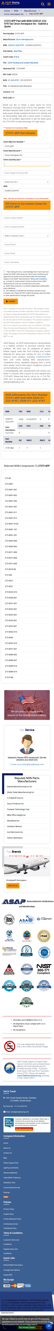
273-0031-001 (11, 603)
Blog (5, 1158)
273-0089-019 (11, 671)
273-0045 (9, 637)
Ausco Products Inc (15, 803)
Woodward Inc (13, 820)
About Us (6, 1148)
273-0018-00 (10, 569)
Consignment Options (11, 1270)
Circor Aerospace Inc (14, 14)
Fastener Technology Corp (18, 809)
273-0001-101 (11, 529)
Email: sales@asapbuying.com (17, 1112)
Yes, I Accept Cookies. (27, 1327)
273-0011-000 (11, 552)
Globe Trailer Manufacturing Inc (20, 792)
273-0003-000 (11, 540)
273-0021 (9, 580)
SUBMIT (11, 301)
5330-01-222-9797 (16, 45)
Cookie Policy (8, 1214)
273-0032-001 (11, 609)
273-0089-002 (11, 654)
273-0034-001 (11, 620)
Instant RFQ (7, 1275)
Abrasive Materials (10, 1173)
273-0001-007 (11, 506)
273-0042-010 (11, 631)
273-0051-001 (11, 649)
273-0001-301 (11, 535)
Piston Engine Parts (10, 1163)
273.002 (8, 575)
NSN (16, 10)
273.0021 (9, 586)
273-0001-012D (11, 523)
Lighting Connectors (11, 1168)
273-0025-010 (11, 592)
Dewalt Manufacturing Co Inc (19, 786)
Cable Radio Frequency (12, 1177)
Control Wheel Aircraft (11, 1187)
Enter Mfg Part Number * (14, 141)
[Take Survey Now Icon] (24, 1128)
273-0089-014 (11, 666)
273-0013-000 (11, 563)
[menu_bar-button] (49, 4)
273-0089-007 (11, 660)
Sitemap (6, 1192)
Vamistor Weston (14, 826)
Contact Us (7, 1153)
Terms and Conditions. (38, 279)
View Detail (13, 885)
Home (7, 10)
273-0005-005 (11, 546)
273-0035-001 (11, 626)
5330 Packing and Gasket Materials (23, 62)
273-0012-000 (11, 557)
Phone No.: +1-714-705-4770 (16, 1106)
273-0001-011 (11, 512)
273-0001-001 (11, 489)
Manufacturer (30, 10)
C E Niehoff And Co (15, 798)
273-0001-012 (11, 518)
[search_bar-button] (42, 4)
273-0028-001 (11, 597)
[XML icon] (5, 1197)
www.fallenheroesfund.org (29, 1075)
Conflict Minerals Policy (12, 1219)
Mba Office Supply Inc (16, 815)
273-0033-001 (11, 614)
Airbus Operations (15, 837)
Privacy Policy (8, 1209)
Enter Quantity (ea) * (12, 159)
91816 (16, 57)
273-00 (8, 478)
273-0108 (9, 677)
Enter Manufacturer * (12, 150)
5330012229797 (43, 357)
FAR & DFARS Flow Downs (13, 1265)
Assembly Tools (9, 1182)
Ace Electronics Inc (15, 832)
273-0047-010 (11, 643)
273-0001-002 (11, 495)
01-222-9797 (14, 80)
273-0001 (9, 484)
